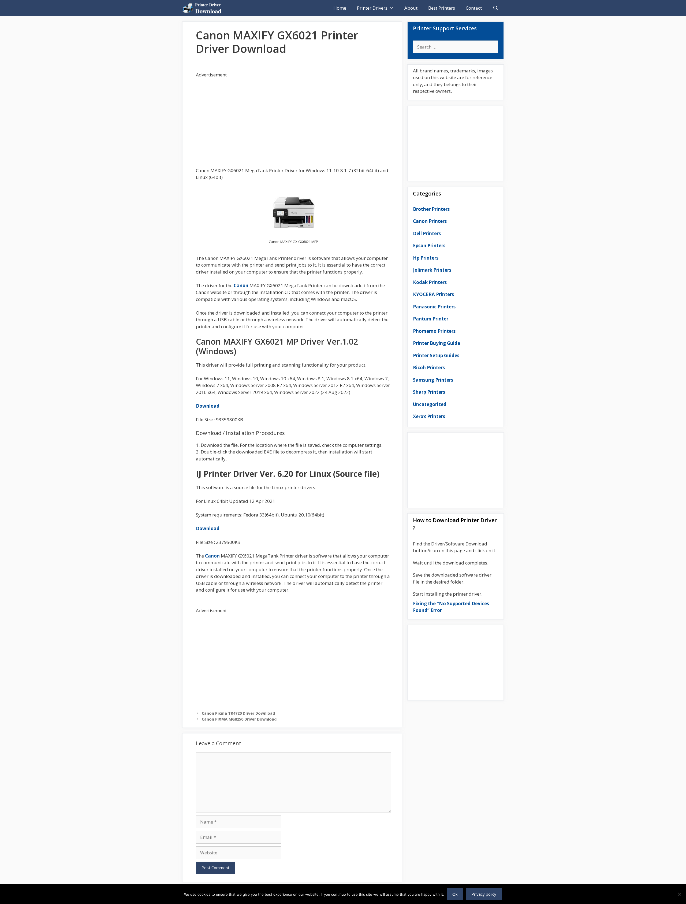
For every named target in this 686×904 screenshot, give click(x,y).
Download (207, 406)
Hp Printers (425, 258)
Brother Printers (431, 209)
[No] (679, 894)
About (410, 8)
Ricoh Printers (429, 367)
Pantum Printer (430, 319)
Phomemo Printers (434, 331)
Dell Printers (427, 233)
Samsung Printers (433, 380)
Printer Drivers (372, 8)
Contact (474, 8)
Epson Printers (429, 245)
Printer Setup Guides (436, 355)
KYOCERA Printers (433, 294)
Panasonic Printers (434, 307)
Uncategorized (429, 404)
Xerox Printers (429, 416)
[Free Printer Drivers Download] (203, 8)
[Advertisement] (293, 115)
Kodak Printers (430, 282)
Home (339, 8)
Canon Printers (430, 221)
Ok (454, 894)
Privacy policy (483, 894)
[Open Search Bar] (495, 8)
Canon (241, 285)
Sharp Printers (429, 392)
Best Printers (441, 8)
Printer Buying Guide (436, 343)
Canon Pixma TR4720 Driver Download (238, 713)
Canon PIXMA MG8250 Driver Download (239, 719)
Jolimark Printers (432, 270)
